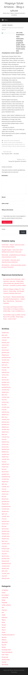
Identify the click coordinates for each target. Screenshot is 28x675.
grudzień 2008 (5, 558)
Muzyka (4, 625)
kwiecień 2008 (5, 578)
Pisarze (4, 630)
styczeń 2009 (5, 556)
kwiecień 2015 (5, 412)
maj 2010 (4, 519)
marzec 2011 (5, 494)
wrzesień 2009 (5, 536)
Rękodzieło (5, 642)
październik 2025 (6, 357)
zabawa (14, 146)
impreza (6, 142)
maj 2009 (4, 546)
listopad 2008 (5, 561)
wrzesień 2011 (5, 479)
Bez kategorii (5, 595)
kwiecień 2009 (5, 548)
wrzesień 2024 (5, 389)
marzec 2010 (5, 523)
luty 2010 (4, 526)
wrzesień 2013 (5, 429)
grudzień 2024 (5, 382)
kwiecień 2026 (5, 342)
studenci (17, 144)
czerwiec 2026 (5, 337)
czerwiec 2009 (5, 543)
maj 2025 (4, 370)
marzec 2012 (5, 466)
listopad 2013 (5, 427)
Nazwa (4, 197)
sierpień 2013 (5, 432)
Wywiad (4, 662)
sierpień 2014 (5, 414)
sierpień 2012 (5, 456)
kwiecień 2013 (5, 442)
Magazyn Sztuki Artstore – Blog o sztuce (14, 7)
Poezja (3, 632)
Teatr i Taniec (5, 654)
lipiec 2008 (4, 571)
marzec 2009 (5, 551)
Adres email (5, 203)
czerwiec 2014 (5, 419)
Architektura (5, 590)
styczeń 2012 (5, 471)
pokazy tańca (11, 144)
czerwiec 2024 (5, 397)
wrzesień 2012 (5, 454)
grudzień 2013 (5, 424)
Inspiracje (4, 610)
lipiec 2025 (4, 365)
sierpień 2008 (5, 568)
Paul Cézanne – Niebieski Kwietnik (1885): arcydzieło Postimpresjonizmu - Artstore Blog (14, 299)
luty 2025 (4, 377)
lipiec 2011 (4, 484)
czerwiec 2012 (5, 459)
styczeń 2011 (5, 499)
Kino (3, 612)
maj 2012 (4, 461)
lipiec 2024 (4, 394)
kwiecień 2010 (5, 521)
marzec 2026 (5, 345)
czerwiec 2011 (5, 486)
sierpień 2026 (5, 332)
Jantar (9, 142)
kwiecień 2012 (5, 464)
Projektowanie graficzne (8, 634)
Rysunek (4, 644)
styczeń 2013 (5, 447)
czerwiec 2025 (5, 367)
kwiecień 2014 (5, 422)
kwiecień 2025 (5, 372)
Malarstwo (4, 617)
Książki (3, 615)
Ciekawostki (7, 140)
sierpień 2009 (5, 538)
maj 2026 (4, 340)
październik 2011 (6, 476)
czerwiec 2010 (5, 516)
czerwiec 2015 (5, 407)
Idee (3, 607)
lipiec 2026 (4, 335)
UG (24, 144)
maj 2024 (4, 399)
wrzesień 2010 (5, 509)
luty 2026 (4, 347)
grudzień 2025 (5, 352)
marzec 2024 (5, 402)
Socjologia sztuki (6, 649)
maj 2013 (4, 439)
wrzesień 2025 (5, 360)
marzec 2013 (5, 444)
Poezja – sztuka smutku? (9, 319)
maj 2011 (4, 489)
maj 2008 (4, 576)
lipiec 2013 (4, 434)
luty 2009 (4, 553)
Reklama (4, 639)
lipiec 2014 (4, 417)
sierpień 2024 (5, 392)
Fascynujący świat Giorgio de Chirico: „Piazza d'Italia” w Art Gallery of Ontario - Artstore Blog (13, 309)
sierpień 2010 (5, 511)
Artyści (3, 592)
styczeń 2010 (5, 528)
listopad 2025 (5, 355)
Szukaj (3, 229)
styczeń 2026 (5, 350)
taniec (21, 144)
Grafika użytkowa (6, 605)
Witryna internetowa (7, 210)
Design (3, 600)
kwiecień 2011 (5, 491)
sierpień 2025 (5, 362)
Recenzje (4, 637)
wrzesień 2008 (5, 566)
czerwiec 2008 (5, 573)
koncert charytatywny (17, 142)
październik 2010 (6, 506)
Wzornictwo (5, 664)
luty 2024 (4, 404)
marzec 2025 (5, 375)
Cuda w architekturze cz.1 (18, 311)
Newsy (11, 140)
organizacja (4, 144)
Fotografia (4, 602)
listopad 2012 (5, 451)
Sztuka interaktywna (7, 652)
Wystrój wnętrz (6, 659)
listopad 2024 (5, 384)
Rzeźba (4, 647)
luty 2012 (4, 469)
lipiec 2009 (4, 541)
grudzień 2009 (5, 531)
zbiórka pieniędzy (21, 146)
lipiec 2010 (4, 514)
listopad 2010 (5, 504)
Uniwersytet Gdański (7, 146)
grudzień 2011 (5, 474)
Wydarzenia (17, 140)
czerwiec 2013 (5, 437)
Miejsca (4, 620)
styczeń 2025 (5, 379)
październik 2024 (6, 387)
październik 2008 (6, 563)
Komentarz (5, 175)
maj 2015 (4, 409)
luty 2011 (4, 496)
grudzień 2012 (5, 449)
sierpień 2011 (5, 481)
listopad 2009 (5, 533)
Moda (3, 622)
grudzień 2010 (5, 501)
